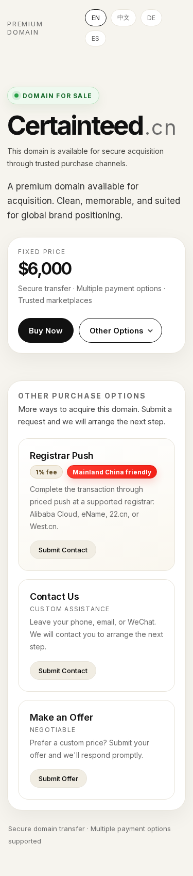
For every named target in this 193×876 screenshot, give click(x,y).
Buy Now (46, 331)
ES (95, 38)
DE (151, 18)
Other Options (117, 331)
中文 (123, 17)
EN (96, 18)
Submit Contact (63, 550)
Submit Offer (58, 778)
